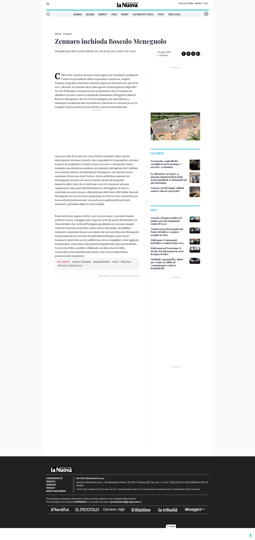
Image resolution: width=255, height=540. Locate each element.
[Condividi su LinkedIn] (188, 54)
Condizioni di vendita (54, 480)
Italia (114, 14)
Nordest (102, 14)
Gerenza (51, 484)
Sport (161, 14)
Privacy (50, 487)
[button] (175, 126)
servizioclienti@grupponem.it (125, 501)
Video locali (174, 14)
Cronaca (77, 14)
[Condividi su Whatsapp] (198, 54)
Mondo (124, 14)
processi (126, 261)
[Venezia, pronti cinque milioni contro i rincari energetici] (195, 191)
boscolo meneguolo (70, 265)
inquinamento (101, 261)
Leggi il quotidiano (186, 3)
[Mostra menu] (47, 3)
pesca (115, 261)
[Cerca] (48, 14)
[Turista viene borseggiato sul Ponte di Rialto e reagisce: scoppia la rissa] (195, 230)
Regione (90, 14)
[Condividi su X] (193, 54)
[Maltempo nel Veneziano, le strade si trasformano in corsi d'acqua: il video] (195, 250)
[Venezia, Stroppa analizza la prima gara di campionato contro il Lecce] (195, 219)
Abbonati (198, 3)
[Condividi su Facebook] (184, 54)
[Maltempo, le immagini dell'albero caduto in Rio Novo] (195, 241)
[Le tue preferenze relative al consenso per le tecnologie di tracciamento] (250, 535)
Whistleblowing (56, 491)
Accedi (205, 3)
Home (58, 33)
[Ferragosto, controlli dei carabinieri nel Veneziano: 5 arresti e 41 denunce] (195, 165)
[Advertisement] (127, 23)
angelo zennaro (81, 261)
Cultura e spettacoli (143, 14)
